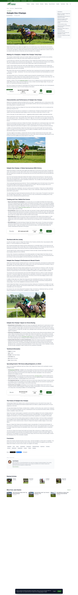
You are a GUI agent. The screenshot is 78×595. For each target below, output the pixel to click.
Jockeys (25, 448)
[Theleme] (9, 481)
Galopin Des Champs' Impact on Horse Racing (63, 29)
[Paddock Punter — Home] (11, 4)
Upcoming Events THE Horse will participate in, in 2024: (63, 33)
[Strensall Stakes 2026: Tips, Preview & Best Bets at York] (31, 494)
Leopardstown (22, 446)
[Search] (70, 4)
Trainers (29, 448)
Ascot (14, 446)
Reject (54, 591)
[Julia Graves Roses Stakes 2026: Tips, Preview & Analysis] (9, 494)
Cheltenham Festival (24, 80)
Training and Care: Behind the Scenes (63, 22)
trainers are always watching (24, 207)
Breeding (34, 448)
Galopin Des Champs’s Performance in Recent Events (64, 26)
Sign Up (49, 91)
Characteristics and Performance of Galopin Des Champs (64, 17)
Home (8, 8)
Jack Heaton (15, 460)
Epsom (17, 446)
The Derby (47, 446)
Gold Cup (8, 448)
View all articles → (16, 466)
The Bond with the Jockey (62, 24)
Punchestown (29, 446)
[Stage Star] (58, 481)
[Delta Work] (25, 481)
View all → (69, 489)
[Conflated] (42, 481)
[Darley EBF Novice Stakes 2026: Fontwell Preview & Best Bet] (53, 494)
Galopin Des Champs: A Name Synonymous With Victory (63, 19)
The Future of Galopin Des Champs (64, 35)
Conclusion (59, 36)
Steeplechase (20, 448)
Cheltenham (9, 446)
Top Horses (12, 8)
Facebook (19, 452)
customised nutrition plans (27, 336)
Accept (59, 591)
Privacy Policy (40, 591)
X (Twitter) (13, 452)
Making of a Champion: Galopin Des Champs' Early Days (64, 14)
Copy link (25, 452)
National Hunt (14, 448)
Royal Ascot (12, 369)
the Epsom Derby (38, 375)
